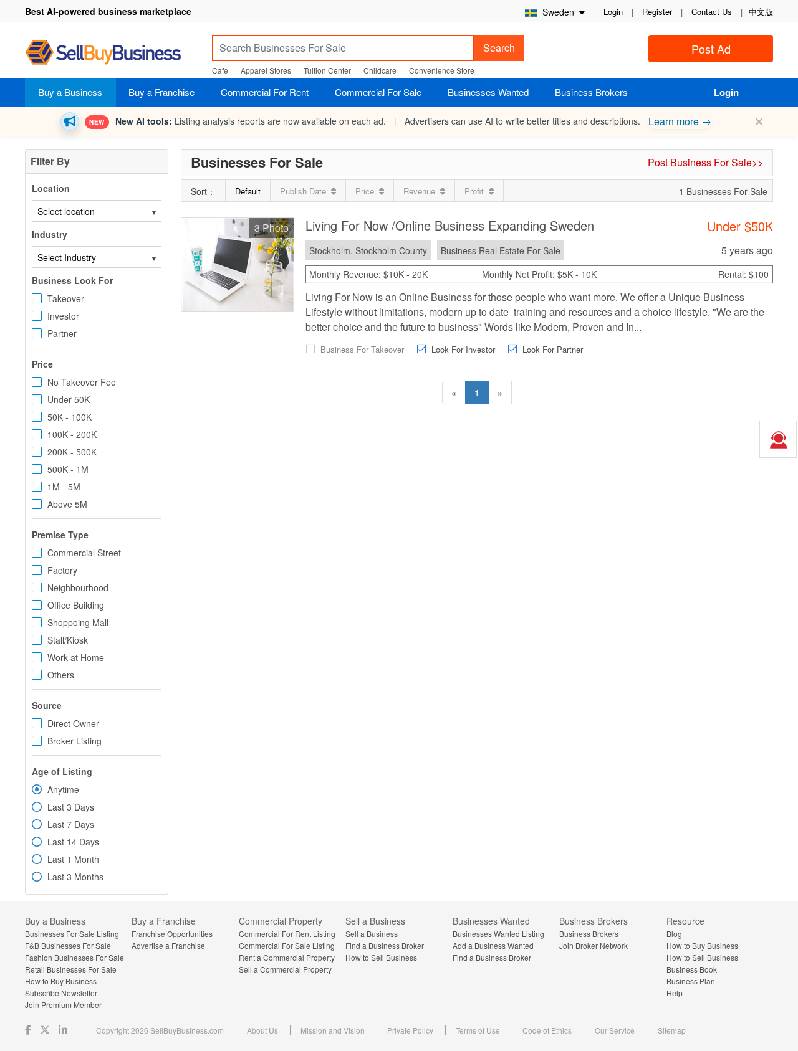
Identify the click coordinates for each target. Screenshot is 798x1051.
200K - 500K (72, 451)
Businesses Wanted (488, 91)
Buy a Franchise (161, 91)
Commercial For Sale (378, 91)
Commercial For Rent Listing (287, 933)
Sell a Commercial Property (285, 969)
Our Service (615, 1030)
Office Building (75, 605)
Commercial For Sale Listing (287, 945)
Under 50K (68, 399)
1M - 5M (63, 486)
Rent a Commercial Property (287, 957)
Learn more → (679, 121)
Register (657, 11)
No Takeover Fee (81, 382)
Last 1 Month (73, 859)
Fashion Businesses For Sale (74, 957)
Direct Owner (73, 723)
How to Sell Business (381, 957)
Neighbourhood (77, 587)
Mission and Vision (332, 1030)
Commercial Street (84, 552)
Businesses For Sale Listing (72, 933)
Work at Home (75, 657)
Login (613, 11)
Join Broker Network (593, 945)
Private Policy (410, 1030)
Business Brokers (591, 91)
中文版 (761, 11)
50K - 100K (69, 417)
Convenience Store (441, 70)
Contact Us (711, 11)
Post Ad (711, 48)
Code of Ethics (547, 1030)
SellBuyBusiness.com (112, 52)
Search (499, 47)
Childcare (380, 70)
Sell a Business (371, 933)
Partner (62, 333)
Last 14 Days (73, 841)
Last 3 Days (70, 807)
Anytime (63, 789)
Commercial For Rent (265, 91)
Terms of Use (478, 1030)
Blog (674, 933)
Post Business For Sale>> (705, 162)
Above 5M (67, 504)
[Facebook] (29, 1029)
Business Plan (690, 981)
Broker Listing (74, 741)
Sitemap (672, 1030)
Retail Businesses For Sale (71, 969)
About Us (262, 1030)
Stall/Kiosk (67, 640)
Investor (63, 316)
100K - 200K (72, 434)
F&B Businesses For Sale (68, 945)
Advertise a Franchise (168, 945)
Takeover (65, 298)
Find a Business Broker (384, 945)
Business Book (691, 969)
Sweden (557, 12)
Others (60, 674)
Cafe (220, 70)
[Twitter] (46, 1029)
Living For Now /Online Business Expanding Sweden (449, 225)
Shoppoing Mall (77, 622)
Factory (62, 570)
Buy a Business (70, 91)
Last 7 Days (70, 824)
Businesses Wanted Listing (498, 933)
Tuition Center (327, 70)
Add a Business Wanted (493, 945)
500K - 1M (68, 469)
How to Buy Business (61, 981)
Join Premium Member (63, 1004)
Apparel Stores (266, 70)
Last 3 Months (75, 876)
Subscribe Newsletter (61, 992)
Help (674, 992)
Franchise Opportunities (172, 933)
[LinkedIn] (64, 1029)
